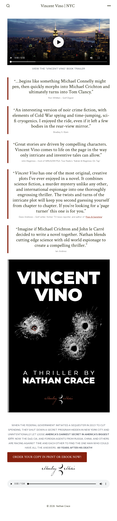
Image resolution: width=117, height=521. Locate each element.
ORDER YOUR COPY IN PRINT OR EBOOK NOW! (47, 457)
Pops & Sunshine (94, 217)
